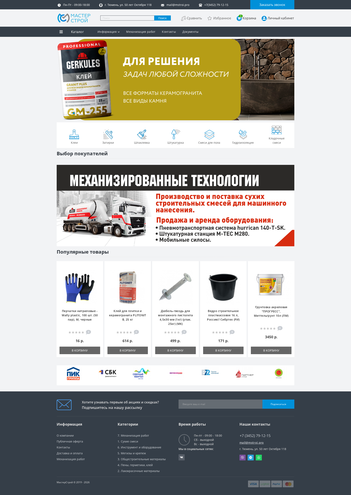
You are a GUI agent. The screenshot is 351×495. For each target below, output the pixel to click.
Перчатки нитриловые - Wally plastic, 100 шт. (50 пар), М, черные (80, 315)
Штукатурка (175, 143)
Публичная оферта (70, 441)
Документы (190, 32)
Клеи (74, 143)
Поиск (162, 18)
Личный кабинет (281, 18)
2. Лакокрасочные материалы (139, 471)
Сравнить (194, 18)
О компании (65, 435)
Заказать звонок (272, 4)
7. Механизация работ (133, 435)
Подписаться (278, 404)
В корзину (80, 350)
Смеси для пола (209, 143)
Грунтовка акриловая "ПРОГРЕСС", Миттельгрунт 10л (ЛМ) (271, 311)
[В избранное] (98, 266)
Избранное (222, 18)
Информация (107, 32)
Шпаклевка (142, 143)
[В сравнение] (98, 273)
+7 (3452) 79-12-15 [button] (255, 435)
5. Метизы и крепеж (132, 453)
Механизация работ (140, 32)
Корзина (248, 18)
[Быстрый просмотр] (98, 279)
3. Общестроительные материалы (142, 459)
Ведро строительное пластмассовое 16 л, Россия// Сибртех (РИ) (223, 315)
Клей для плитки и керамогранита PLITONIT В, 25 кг (127, 315)
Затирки (108, 143)
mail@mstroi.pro (251, 443)
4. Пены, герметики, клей (135, 465)
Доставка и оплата (70, 453)
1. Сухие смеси (128, 441)
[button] (66, 113)
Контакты (169, 32)
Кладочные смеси (277, 140)
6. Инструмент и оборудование (139, 447)
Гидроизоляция (243, 143)
